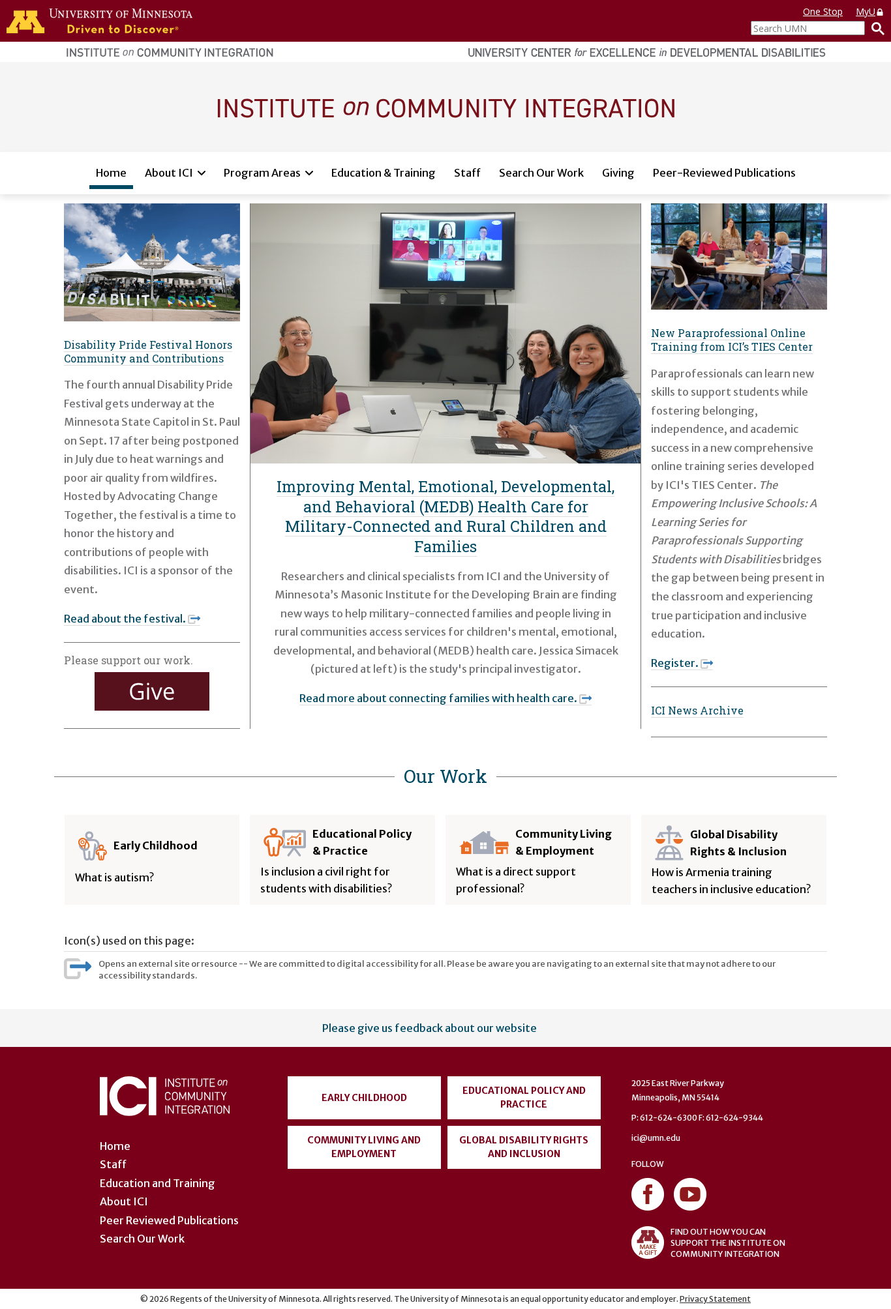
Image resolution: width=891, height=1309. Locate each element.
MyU (865, 11)
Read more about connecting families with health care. (438, 698)
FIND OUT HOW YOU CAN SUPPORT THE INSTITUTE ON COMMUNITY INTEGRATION (728, 1243)
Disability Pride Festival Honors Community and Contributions (148, 351)
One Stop (823, 11)
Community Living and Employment (364, 1147)
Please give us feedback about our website (429, 1028)
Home (111, 172)
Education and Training (157, 1183)
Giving (618, 172)
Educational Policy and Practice (524, 1097)
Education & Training (383, 172)
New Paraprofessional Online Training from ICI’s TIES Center (732, 339)
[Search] (874, 28)
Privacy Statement (715, 1299)
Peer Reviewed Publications (169, 1220)
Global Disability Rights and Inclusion (523, 1147)
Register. (675, 662)
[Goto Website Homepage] (445, 106)
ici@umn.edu (655, 1138)
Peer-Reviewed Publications (724, 172)
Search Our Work (541, 172)
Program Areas (262, 172)
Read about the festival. (125, 618)
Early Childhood (364, 1098)
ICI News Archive (697, 710)
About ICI (169, 172)
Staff (467, 172)
